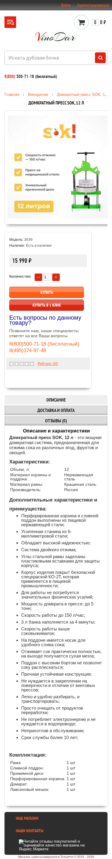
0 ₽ (100, 22)
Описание (56, 400)
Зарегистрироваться (93, 5)
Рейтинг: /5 (48, 364)
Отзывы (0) (56, 421)
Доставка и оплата (56, 410)
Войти (66, 5)
